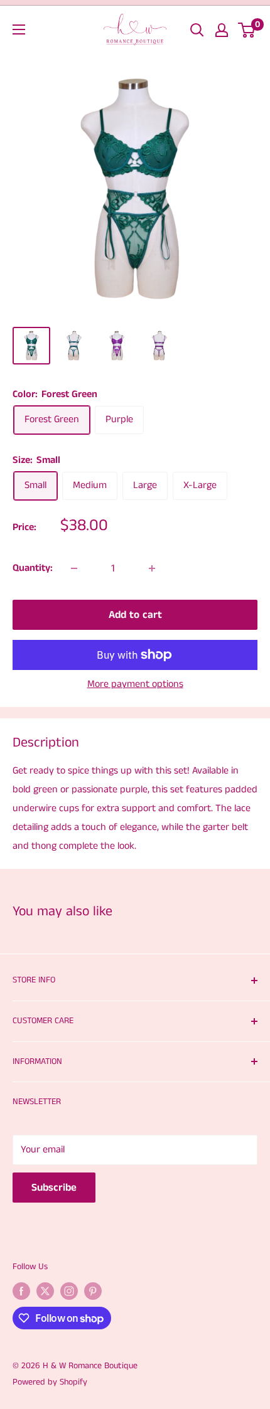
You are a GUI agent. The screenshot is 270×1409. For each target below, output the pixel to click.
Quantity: (33, 568)
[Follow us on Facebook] (21, 1291)
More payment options (135, 684)
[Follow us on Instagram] (69, 1291)
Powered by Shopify (50, 1382)
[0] (247, 30)
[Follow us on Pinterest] (93, 1291)
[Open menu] (19, 29)
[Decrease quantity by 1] (74, 568)
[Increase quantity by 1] (152, 568)
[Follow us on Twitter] (45, 1291)
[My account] (221, 30)
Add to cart (135, 614)
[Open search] (197, 30)
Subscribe (54, 1187)
